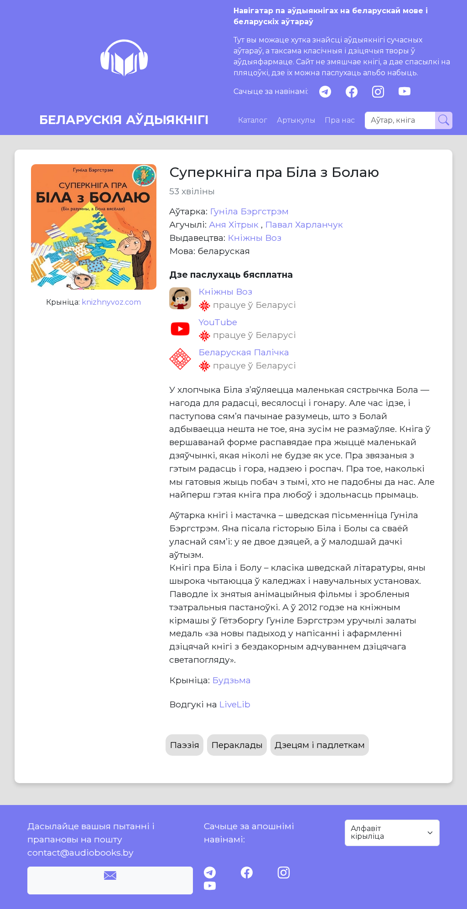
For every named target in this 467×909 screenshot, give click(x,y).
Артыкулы (296, 120)
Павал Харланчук (304, 224)
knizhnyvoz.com (111, 302)
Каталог (252, 120)
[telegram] (325, 92)
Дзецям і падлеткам (320, 744)
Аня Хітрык (235, 224)
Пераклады (237, 744)
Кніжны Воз (254, 237)
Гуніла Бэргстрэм (249, 211)
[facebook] (352, 92)
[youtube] (404, 92)
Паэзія (184, 744)
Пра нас (340, 120)
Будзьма (231, 680)
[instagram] (378, 92)
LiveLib (234, 704)
